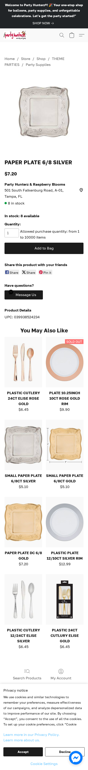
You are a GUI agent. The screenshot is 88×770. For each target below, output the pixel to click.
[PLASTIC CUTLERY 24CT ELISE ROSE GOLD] (23, 362)
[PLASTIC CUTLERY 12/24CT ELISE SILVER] (23, 599)
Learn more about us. (21, 740)
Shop (41, 58)
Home (10, 58)
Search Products (27, 678)
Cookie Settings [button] (44, 763)
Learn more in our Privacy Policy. (31, 734)
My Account (61, 678)
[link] (44, 23)
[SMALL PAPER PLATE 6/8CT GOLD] (64, 445)
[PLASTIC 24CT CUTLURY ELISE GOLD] (64, 599)
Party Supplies (38, 64)
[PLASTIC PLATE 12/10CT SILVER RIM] (64, 522)
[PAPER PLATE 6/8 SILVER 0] (44, 111)
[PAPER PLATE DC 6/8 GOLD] (23, 522)
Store (25, 58)
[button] (16, 35)
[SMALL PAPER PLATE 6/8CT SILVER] (23, 445)
